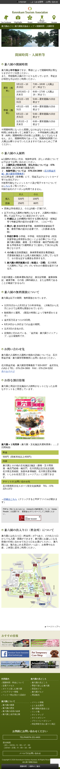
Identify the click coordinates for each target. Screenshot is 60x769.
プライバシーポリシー (41, 721)
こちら (7, 186)
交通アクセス (8, 685)
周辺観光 (36, 695)
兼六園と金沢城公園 (11, 714)
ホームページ (8, 371)
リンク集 (36, 711)
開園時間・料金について (13, 682)
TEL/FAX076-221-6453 (30, 737)
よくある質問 (37, 2)
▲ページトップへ (52, 626)
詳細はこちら (10, 499)
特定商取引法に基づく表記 (43, 724)
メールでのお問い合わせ (30, 753)
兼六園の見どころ (39, 682)
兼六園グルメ (38, 692)
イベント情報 (38, 702)
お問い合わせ (52, 2)
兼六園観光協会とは (40, 708)
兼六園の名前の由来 (11, 711)
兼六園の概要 (8, 705)
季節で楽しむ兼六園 (40, 685)
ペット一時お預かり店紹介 (14, 695)
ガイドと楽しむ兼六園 (12, 689)
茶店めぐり (37, 689)
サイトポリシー (38, 718)
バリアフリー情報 (10, 692)
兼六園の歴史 (8, 708)
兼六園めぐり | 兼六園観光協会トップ (17, 26)
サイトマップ (38, 715)
